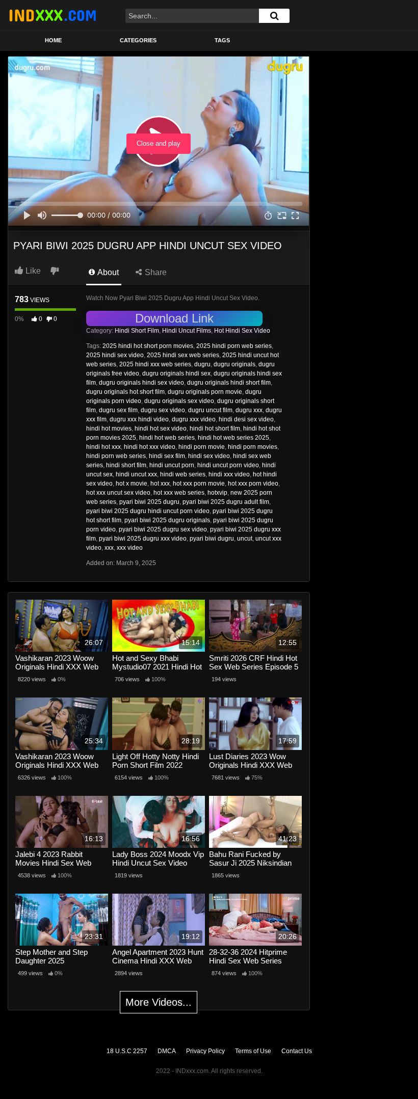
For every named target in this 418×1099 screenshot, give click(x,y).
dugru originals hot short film (125, 391)
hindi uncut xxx (136, 474)
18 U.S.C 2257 (127, 1051)
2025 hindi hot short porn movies (147, 346)
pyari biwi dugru (212, 538)
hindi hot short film (215, 428)
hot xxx (160, 483)
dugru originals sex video (179, 401)
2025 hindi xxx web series (155, 364)
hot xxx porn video (253, 483)
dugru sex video (163, 410)
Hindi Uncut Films (186, 330)
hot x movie (131, 483)
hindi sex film (167, 456)
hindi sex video (209, 456)
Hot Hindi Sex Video (242, 330)
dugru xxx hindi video (139, 419)
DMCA (167, 1051)
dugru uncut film (210, 410)
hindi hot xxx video (149, 446)
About (107, 272)
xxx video (130, 547)
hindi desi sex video (246, 419)
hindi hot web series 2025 (233, 437)
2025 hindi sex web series (183, 355)
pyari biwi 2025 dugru (149, 501)
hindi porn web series (116, 456)
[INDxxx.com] (52, 15)
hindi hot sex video (161, 428)
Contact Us (296, 1051)
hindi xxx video (229, 474)
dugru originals (234, 364)
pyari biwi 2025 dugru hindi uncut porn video (148, 511)
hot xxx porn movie (199, 483)
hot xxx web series (178, 492)
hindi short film (126, 465)
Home (53, 40)
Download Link (174, 318)
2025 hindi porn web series (234, 346)
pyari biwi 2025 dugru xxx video (143, 538)
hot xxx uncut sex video (118, 492)
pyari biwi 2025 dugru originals (167, 520)
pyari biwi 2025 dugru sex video (163, 529)
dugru (202, 364)
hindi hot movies (109, 428)
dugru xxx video (194, 419)
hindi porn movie (201, 446)
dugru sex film (118, 410)
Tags (222, 40)
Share (155, 272)
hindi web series (182, 474)
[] (274, 16)
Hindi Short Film (137, 330)
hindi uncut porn (171, 465)
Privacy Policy (205, 1051)
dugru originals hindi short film (229, 382)
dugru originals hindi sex (176, 373)
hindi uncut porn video (228, 465)
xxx (109, 547)
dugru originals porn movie (205, 391)
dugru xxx (249, 410)
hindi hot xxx (103, 446)
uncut (244, 538)
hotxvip (217, 492)
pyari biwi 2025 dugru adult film (225, 501)
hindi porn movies (252, 446)
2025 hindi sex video (115, 355)
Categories (138, 40)
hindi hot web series (167, 437)
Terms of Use (253, 1051)
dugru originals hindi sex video (141, 382)
